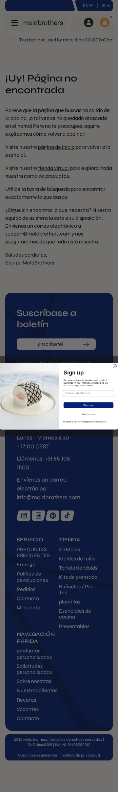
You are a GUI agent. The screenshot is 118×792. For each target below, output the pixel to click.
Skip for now (88, 414)
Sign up (88, 405)
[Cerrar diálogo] (114, 366)
